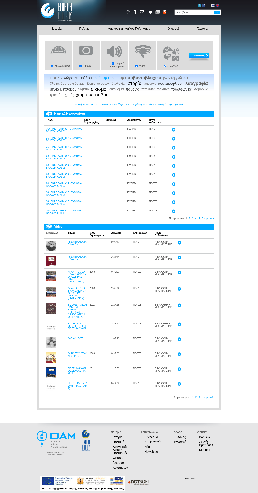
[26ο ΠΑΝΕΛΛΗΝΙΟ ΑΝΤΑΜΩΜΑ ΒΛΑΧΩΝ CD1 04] (173, 157)
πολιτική (163, 89)
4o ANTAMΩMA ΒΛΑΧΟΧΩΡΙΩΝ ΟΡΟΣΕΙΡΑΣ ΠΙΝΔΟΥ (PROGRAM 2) (77, 293)
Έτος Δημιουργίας (91, 121)
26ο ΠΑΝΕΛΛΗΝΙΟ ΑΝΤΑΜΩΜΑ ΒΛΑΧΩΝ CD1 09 (64, 202)
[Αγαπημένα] (150, 12)
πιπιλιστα (148, 89)
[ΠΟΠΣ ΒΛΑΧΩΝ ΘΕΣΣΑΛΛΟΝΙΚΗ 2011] (51, 376)
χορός (69, 95)
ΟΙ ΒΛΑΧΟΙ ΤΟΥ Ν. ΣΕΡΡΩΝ (77, 354)
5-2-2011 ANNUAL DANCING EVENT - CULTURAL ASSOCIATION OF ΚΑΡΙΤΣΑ (77, 310)
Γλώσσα (202, 28)
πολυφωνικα (181, 89)
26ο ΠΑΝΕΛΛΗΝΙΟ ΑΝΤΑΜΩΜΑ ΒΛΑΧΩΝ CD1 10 (64, 211)
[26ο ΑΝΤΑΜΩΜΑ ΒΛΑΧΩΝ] (51, 265)
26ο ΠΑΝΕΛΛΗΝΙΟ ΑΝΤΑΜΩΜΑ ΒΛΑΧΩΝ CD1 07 (64, 184)
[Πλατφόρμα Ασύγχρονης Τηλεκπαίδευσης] (164, 12)
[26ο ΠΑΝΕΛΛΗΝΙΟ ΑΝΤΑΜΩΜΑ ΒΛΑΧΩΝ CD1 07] (173, 185)
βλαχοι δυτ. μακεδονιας (67, 83)
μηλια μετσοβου (63, 89)
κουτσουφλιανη (171, 83)
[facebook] (203, 5)
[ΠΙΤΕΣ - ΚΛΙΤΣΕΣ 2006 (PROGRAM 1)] (51, 391)
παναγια (133, 89)
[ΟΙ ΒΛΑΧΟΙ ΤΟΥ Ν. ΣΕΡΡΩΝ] (51, 361)
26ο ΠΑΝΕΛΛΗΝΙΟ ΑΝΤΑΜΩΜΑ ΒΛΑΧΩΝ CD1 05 (64, 166)
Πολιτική (84, 28)
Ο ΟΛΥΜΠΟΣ (75, 338)
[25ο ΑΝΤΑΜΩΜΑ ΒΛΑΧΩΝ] (51, 250)
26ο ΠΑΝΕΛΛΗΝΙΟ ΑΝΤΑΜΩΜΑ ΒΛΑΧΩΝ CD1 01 (64, 130)
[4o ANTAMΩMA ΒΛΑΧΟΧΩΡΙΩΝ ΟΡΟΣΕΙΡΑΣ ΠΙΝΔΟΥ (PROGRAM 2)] (51, 296)
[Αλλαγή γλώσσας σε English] (217, 5)
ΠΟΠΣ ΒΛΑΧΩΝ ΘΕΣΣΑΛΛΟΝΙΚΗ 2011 (77, 371)
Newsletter (151, 451)
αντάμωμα (101, 78)
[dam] (56, 447)
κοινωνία (149, 83)
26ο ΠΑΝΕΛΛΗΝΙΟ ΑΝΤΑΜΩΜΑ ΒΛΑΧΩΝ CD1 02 (64, 139)
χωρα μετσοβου (92, 94)
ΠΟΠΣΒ (56, 78)
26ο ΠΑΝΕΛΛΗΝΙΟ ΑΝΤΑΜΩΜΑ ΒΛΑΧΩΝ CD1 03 (64, 148)
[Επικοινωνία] (143, 12)
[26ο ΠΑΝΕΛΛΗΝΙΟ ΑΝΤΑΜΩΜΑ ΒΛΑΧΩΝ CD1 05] (173, 167)
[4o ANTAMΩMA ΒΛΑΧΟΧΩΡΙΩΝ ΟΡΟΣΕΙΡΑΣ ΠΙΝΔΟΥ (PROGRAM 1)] (51, 280)
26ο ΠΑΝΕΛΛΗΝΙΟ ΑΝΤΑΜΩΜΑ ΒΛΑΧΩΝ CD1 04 (64, 157)
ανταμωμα (118, 78)
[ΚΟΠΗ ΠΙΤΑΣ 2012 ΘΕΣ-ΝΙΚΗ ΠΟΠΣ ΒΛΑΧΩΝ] (51, 331)
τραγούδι (56, 95)
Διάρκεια (111, 119)
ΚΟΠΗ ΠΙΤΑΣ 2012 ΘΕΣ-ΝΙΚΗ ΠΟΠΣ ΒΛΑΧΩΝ (77, 326)
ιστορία (134, 83)
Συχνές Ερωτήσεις (206, 443)
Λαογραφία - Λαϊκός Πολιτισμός (129, 28)
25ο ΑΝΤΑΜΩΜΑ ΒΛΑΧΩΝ (77, 243)
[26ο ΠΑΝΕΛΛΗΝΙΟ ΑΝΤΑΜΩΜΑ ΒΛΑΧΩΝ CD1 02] (173, 139)
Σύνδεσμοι (151, 437)
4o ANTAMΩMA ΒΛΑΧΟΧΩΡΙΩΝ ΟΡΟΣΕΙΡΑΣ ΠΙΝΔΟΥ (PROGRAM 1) (77, 276)
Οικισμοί (173, 28)
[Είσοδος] (135, 12)
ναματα (83, 89)
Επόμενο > (208, 218)
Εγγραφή (180, 441)
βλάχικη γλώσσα (175, 78)
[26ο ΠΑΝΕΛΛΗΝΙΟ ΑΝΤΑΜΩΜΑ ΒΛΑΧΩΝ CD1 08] (173, 194)
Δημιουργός (134, 119)
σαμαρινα (201, 89)
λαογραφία (196, 83)
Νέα (147, 446)
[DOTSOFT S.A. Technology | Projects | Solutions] (138, 482)
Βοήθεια (204, 437)
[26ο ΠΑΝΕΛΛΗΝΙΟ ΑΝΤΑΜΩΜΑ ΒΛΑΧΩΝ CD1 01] (173, 130)
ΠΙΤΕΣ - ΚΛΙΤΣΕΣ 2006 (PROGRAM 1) (78, 386)
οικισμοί (99, 89)
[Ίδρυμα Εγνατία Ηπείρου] (56, 21)
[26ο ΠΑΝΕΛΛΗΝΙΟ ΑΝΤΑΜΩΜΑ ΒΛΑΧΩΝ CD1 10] (173, 212)
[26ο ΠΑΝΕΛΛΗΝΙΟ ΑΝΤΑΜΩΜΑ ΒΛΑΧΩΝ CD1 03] (173, 148)
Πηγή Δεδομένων (155, 121)
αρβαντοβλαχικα (144, 77)
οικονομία (116, 89)
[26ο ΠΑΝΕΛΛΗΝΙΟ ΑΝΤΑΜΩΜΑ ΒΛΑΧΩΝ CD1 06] (173, 176)
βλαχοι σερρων (97, 83)
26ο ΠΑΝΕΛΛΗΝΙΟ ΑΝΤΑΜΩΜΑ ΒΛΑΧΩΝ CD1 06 (64, 175)
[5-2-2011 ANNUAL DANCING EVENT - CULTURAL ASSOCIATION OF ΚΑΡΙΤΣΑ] (51, 313)
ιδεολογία (118, 83)
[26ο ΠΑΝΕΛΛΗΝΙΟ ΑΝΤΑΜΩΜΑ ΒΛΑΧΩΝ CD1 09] (173, 203)
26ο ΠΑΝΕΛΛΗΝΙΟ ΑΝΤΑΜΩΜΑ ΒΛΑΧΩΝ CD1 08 (64, 193)
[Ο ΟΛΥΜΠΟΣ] (51, 346)
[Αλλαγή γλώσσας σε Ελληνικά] (213, 5)
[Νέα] (157, 12)
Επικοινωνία (152, 441)
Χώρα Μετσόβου (78, 78)
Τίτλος (50, 119)
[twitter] (199, 5)
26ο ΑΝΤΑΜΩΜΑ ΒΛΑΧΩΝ (77, 258)
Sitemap (204, 449)
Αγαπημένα (120, 467)
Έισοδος (180, 437)
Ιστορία (57, 28)
